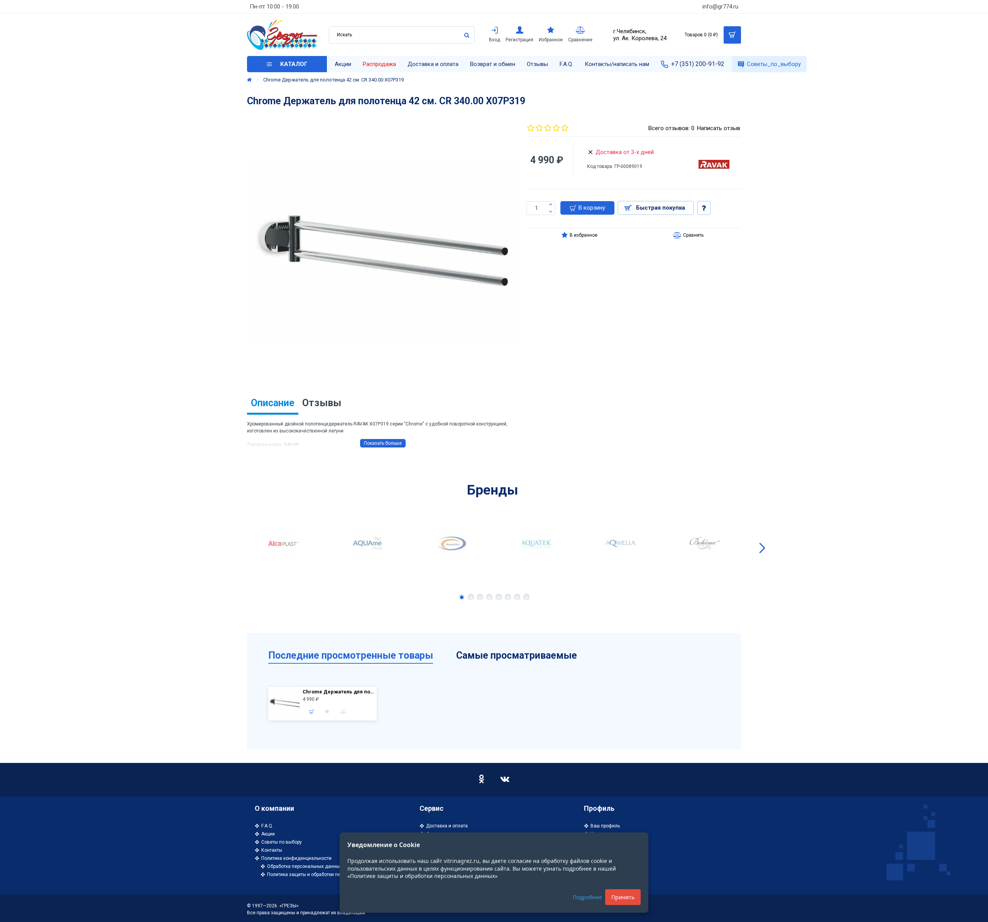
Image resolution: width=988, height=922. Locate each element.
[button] (225, 548)
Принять (622, 897)
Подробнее (587, 897)
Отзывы (321, 402)
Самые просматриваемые (516, 655)
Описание (272, 402)
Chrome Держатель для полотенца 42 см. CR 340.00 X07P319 (339, 692)
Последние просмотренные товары (350, 655)
